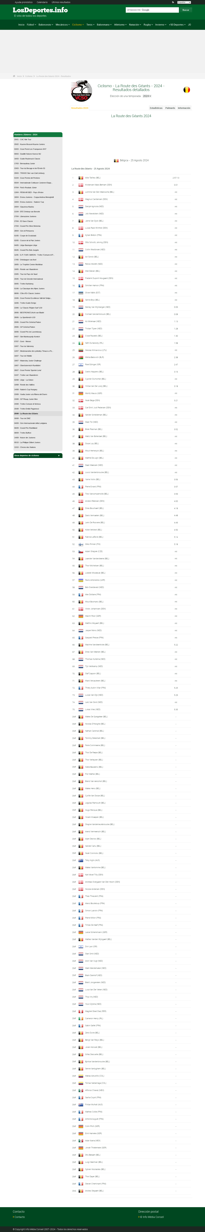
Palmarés (170, 107)
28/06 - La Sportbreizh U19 (24, 317)
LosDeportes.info (25, 10)
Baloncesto (45, 24)
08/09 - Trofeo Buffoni (22, 433)
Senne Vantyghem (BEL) (95, 1068)
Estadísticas (156, 107)
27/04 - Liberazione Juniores (25, 216)
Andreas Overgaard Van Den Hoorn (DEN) (102, 881)
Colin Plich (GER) (92, 1126)
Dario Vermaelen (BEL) (94, 515)
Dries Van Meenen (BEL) (95, 651)
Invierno (159, 24)
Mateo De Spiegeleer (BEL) (96, 716)
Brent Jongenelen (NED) (95, 982)
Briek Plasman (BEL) (93, 429)
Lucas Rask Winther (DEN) (96, 227)
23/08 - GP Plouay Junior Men (26, 399)
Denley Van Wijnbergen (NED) (97, 307)
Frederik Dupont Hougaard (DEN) (99, 278)
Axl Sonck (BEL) (92, 256)
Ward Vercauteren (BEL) (95, 680)
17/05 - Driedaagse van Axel (25, 260)
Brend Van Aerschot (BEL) (96, 781)
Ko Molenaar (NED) (93, 321)
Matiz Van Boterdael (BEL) (96, 436)
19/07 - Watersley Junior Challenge (27, 361)
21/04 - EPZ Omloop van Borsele (27, 212)
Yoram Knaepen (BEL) (94, 817)
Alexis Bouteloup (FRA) (95, 903)
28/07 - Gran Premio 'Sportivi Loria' (27, 370)
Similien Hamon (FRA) (94, 285)
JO (189, 24)
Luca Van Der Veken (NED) (96, 989)
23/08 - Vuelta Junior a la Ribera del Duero (30, 394)
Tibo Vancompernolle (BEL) (97, 493)
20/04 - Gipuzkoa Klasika (24, 207)
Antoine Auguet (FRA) (94, 1119)
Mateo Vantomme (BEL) (95, 867)
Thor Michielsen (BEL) (94, 565)
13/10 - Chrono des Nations (25, 447)
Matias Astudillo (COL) (94, 1075)
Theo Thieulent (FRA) (94, 896)
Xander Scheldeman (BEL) (96, 414)
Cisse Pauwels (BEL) (93, 335)
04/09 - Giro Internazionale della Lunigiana (30, 423)
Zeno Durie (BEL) (92, 1032)
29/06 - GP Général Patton (24, 327)
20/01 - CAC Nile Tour (22, 139)
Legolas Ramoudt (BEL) (95, 802)
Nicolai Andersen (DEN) (95, 889)
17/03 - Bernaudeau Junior (24, 163)
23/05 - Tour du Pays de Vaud (25, 274)
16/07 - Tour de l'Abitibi (23, 356)
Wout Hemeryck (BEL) (94, 450)
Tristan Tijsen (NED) (93, 328)
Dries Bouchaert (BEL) (94, 508)
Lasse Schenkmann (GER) (96, 932)
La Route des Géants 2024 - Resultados (53, 76)
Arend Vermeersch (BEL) (95, 831)
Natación (134, 24)
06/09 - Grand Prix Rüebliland (25, 428)
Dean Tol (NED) (91, 422)
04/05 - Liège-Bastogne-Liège (25, 245)
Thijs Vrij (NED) (91, 996)
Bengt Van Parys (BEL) (94, 1040)
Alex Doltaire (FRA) (93, 594)
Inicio (21, 24)
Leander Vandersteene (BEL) (97, 558)
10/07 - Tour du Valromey (24, 346)
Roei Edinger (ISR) (93, 364)
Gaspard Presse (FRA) (94, 637)
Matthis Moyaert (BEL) (94, 623)
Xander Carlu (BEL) (93, 846)
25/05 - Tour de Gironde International (28, 279)
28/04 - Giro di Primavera (24, 231)
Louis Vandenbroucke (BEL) (97, 472)
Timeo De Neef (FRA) (94, 925)
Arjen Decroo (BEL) (93, 838)
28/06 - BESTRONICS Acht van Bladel (29, 313)
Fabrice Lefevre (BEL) (94, 537)
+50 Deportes (176, 24)
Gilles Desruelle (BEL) (94, 1054)
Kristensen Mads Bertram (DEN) (98, 184)
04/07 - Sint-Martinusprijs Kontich (27, 337)
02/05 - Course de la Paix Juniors (27, 240)
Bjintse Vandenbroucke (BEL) (97, 1061)
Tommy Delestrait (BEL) (95, 738)
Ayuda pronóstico (24, 2)
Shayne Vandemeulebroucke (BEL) (100, 824)
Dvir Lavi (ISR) (91, 946)
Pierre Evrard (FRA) (93, 486)
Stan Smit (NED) (92, 953)
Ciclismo (77, 24)
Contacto (20, 1217)
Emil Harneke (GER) (93, 1133)
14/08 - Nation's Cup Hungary (25, 389)
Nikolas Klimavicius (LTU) (96, 350)
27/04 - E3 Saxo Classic (23, 221)
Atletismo (119, 24)
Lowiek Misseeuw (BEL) (95, 572)
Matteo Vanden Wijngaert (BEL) (98, 939)
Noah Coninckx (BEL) (94, 853)
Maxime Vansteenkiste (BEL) (97, 644)
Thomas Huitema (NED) (95, 659)
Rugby (147, 24)
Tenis (89, 24)
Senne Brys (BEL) (92, 299)
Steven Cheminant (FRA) (95, 1183)
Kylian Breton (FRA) (93, 235)
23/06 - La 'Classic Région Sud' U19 (28, 308)
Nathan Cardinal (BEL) (94, 730)
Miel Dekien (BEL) (92, 271)
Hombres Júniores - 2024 (25, 135)
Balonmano (103, 24)
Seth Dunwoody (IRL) (94, 343)
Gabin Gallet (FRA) (93, 1025)
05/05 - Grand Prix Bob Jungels (26, 250)
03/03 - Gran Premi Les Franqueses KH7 (30, 149)
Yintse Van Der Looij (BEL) (96, 386)
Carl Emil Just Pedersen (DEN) (98, 407)
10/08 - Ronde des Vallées (24, 385)
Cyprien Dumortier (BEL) (95, 378)
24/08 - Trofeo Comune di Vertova (27, 404)
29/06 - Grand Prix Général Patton (27, 322)
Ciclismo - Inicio (21, 128)
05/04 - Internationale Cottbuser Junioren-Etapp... (33, 183)
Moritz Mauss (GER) (93, 393)
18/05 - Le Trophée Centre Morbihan (28, 264)
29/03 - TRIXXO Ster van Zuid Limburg (29, 173)
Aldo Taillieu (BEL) (93, 177)
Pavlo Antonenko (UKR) (95, 580)
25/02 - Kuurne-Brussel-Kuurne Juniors (29, 144)
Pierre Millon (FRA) (93, 917)
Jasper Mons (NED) (93, 630)
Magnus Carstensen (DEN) (96, 199)
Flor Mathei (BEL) (92, 774)
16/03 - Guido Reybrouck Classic (27, 159)
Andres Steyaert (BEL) (94, 1190)
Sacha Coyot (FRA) (93, 1097)
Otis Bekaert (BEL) (92, 1154)
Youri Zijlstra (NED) (93, 1004)
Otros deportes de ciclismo (26, 455)
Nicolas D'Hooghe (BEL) (95, 723)
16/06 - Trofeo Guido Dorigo (25, 303)
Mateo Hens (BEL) (92, 788)
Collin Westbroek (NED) (95, 249)
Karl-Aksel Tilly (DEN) (94, 874)
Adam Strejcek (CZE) (94, 551)
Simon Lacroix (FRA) (94, 910)
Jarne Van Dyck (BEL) (94, 220)
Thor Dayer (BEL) (92, 1176)
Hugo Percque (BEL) (93, 810)
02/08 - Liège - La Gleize (23, 380)
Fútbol (30, 24)
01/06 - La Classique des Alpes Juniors (29, 288)
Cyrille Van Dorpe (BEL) (95, 795)
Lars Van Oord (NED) (94, 702)
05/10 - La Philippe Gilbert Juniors (27, 442)
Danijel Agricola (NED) (94, 206)
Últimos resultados (61, 2)
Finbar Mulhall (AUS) (94, 1104)
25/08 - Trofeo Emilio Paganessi (26, 409)
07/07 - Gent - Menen (22, 341)
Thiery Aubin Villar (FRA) (95, 687)
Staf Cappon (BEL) (93, 673)
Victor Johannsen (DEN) (95, 608)
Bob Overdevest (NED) (94, 587)
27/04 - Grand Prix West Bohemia (27, 226)
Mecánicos (62, 24)
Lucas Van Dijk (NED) (94, 695)
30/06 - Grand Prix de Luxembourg (27, 332)
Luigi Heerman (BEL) (94, 1162)
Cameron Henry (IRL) (94, 1018)
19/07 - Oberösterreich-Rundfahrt (27, 365)
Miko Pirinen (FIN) (92, 544)
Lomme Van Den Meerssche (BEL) (99, 192)
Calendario (42, 2)
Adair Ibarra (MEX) (92, 1140)
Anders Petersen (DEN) (94, 501)
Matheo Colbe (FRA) (93, 1111)
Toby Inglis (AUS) (92, 860)
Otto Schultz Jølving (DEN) (96, 242)
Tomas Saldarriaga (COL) (95, 1083)
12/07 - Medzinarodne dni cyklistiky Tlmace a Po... (33, 351)
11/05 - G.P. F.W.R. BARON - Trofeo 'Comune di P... (34, 255)
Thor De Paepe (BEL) (94, 752)
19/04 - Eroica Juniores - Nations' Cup (29, 202)
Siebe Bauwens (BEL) (94, 767)
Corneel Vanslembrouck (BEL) (98, 314)
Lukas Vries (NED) (92, 709)
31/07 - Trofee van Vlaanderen (26, 375)
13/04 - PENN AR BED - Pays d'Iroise (28, 192)
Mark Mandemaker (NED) (95, 968)
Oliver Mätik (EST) (92, 292)
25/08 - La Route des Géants (26, 414)
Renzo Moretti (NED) (94, 264)
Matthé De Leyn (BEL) (94, 458)
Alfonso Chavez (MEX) (94, 1090)
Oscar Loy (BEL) (92, 443)
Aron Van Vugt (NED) (94, 961)
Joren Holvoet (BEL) (93, 1047)
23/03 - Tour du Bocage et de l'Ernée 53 (29, 168)
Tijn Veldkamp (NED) (94, 666)
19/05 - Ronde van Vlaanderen (26, 269)
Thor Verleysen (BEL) (94, 759)
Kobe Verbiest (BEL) (93, 529)
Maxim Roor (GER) (93, 616)
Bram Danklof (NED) (93, 975)
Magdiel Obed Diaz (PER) (95, 1011)
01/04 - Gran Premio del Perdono (27, 178)
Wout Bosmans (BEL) (94, 601)
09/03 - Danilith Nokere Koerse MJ (27, 154)
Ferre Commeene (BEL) (95, 745)
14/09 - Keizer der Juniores (24, 438)
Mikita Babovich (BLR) (94, 357)
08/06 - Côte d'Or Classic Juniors (27, 293)
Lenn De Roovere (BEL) (95, 522)
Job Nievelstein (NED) (94, 213)
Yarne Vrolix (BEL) (92, 479)
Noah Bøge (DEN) (92, 400)
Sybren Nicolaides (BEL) (95, 1169)
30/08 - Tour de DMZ (22, 418)
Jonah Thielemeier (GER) (96, 1147)
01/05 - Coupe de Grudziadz (25, 236)
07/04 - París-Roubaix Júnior (25, 188)
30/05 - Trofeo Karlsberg (23, 284)
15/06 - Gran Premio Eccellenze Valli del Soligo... (33, 298)
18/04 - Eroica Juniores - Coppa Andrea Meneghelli (34, 197)
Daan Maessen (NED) (94, 465)
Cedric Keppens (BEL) (94, 371)
